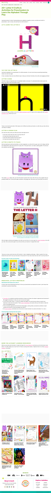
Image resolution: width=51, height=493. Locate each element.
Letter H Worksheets (25, 302)
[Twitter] (11, 487)
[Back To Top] (3, 478)
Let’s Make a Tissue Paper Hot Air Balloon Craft (21, 274)
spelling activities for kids (24, 112)
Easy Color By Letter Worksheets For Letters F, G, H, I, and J (44, 371)
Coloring (24, 2)
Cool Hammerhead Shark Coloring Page (29, 327)
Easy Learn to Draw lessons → (27, 0)
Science (34, 2)
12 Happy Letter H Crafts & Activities (6, 443)
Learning (30, 2)
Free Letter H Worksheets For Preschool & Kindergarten (5, 372)
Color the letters (8, 308)
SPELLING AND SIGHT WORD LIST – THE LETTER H (18, 467)
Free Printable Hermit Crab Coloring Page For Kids (21, 327)
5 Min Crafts (45, 487)
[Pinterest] (14, 487)
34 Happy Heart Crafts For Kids (45, 273)
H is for (7, 177)
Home (2, 4)
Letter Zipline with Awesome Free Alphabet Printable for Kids (43, 444)
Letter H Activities (41, 240)
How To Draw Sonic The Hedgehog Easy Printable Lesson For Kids (29, 275)
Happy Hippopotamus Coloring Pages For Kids (13, 327)
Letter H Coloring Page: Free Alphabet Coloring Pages (5, 327)
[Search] (48, 2)
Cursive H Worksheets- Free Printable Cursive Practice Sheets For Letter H (19, 372)
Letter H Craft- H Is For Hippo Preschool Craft (43, 394)
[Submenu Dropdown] (22, 2)
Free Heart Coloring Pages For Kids (37, 326)
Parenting (37, 2)
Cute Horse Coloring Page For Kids (45, 326)
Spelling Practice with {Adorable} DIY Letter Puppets (6, 467)
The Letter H (5, 298)
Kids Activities (6, 4)
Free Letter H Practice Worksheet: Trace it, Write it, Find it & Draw (19, 443)
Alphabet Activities (16, 4)
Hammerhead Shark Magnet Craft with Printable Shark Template (5, 274)
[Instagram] (5, 487)
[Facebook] (9, 487)
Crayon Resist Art (29, 345)
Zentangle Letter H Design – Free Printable (19, 394)
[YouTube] (7, 487)
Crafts (27, 2)
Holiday (41, 2)
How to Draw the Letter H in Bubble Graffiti (31, 443)
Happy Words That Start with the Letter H (31, 371)
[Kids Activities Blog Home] (5, 2)
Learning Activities (10, 4)
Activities (21, 2)
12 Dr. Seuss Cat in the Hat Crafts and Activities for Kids (13, 274)
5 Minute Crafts (45, 2)
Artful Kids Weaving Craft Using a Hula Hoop (37, 274)
